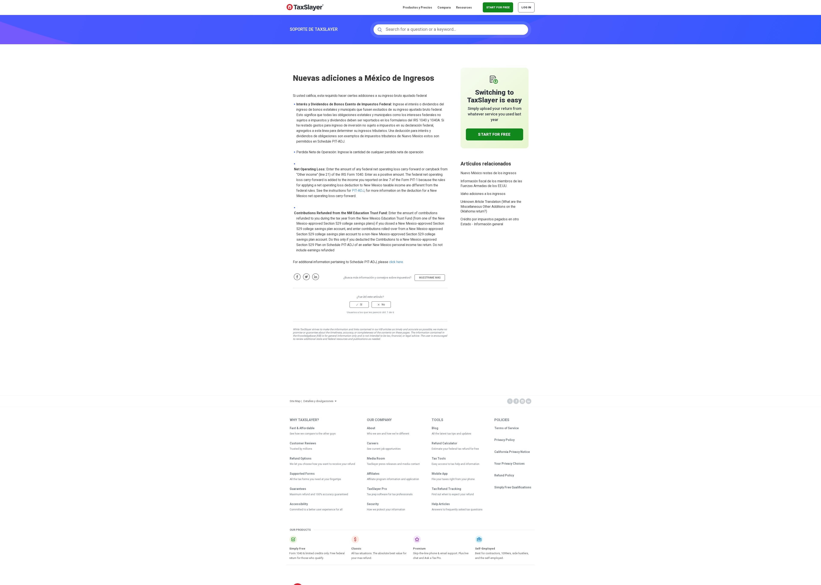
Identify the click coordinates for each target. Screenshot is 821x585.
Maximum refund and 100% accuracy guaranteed (319, 494)
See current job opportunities (384, 448)
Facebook (297, 276)
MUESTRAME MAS (429, 277)
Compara (444, 7)
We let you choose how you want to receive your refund (322, 464)
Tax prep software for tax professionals (390, 494)
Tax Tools (439, 458)
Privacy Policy (504, 440)
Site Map (295, 401)
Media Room (376, 458)
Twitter (306, 276)
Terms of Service (506, 428)
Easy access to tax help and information (455, 464)
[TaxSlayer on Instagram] (522, 401)
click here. (396, 262)
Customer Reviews (303, 443)
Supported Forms (302, 473)
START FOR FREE (498, 7)
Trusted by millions (301, 448)
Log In (526, 7)
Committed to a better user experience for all (316, 509)
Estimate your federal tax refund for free (455, 448)
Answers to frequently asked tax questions (457, 509)
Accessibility (299, 504)
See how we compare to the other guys (313, 433)
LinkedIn (315, 276)
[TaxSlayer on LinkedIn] (528, 401)
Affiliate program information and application (393, 479)
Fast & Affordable (302, 428)
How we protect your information (386, 509)
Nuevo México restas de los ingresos (488, 173)
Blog (435, 428)
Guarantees (298, 489)
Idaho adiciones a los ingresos (483, 194)
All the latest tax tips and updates (451, 433)
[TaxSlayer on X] (510, 401)
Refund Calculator (444, 443)
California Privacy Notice (512, 452)
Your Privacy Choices (509, 463)
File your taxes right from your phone (453, 479)
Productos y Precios (417, 7)
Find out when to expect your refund (453, 494)
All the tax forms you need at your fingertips (315, 479)
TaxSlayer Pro (377, 489)
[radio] (359, 304)
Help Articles (441, 504)
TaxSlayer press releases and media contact (393, 464)
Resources (464, 7)
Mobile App (439, 473)
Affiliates (373, 473)
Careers (372, 443)
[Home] (304, 7)
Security (373, 504)
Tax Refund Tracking (446, 489)
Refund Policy (504, 475)
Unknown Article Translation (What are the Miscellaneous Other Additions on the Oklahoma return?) (491, 206)
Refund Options (301, 458)
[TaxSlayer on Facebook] (516, 401)
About (371, 428)
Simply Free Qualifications (512, 487)
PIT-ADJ (358, 191)
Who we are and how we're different (388, 433)
